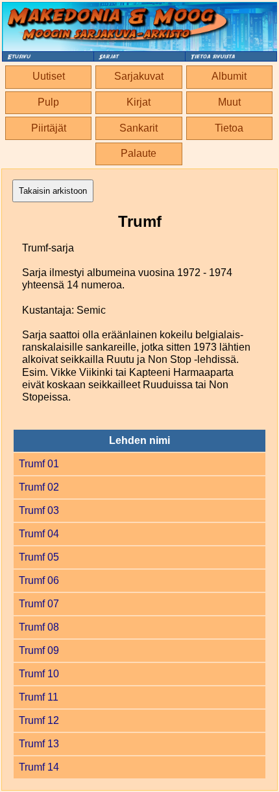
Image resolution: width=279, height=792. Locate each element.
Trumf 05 (39, 557)
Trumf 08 (39, 627)
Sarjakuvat (139, 76)
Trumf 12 (39, 720)
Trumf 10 (39, 673)
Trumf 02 (39, 487)
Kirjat (139, 102)
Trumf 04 (39, 533)
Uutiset (48, 76)
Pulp (48, 102)
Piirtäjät (48, 128)
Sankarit (138, 128)
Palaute (138, 153)
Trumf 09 (39, 650)
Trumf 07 (39, 603)
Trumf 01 (39, 463)
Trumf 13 (39, 743)
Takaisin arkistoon (53, 191)
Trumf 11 (38, 697)
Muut (229, 102)
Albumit (229, 76)
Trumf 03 (39, 510)
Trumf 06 (39, 580)
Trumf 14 (39, 767)
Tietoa (229, 128)
